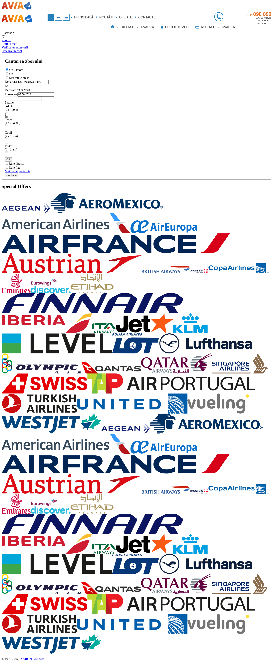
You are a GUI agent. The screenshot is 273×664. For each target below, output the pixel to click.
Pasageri (10, 102)
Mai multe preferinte (17, 171)
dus (11, 74)
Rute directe (16, 163)
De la (8, 81)
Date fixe (14, 167)
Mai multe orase (19, 78)
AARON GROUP (32, 659)
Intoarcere (11, 94)
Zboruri (6, 40)
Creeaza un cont (12, 51)
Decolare (10, 90)
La (6, 86)
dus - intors (16, 70)
